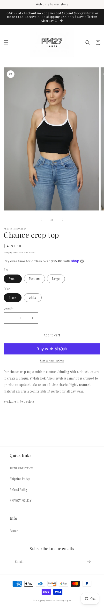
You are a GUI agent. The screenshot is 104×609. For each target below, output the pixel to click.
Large (56, 279)
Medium (34, 279)
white (33, 297)
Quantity (9, 308)
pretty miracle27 (47, 600)
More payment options (52, 360)
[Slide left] (41, 219)
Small (13, 279)
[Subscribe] (88, 561)
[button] (6, 42)
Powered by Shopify (62, 600)
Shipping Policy (20, 479)
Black (12, 297)
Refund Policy (19, 490)
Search (14, 531)
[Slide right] (62, 219)
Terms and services (21, 468)
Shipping (8, 252)
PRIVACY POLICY (20, 500)
